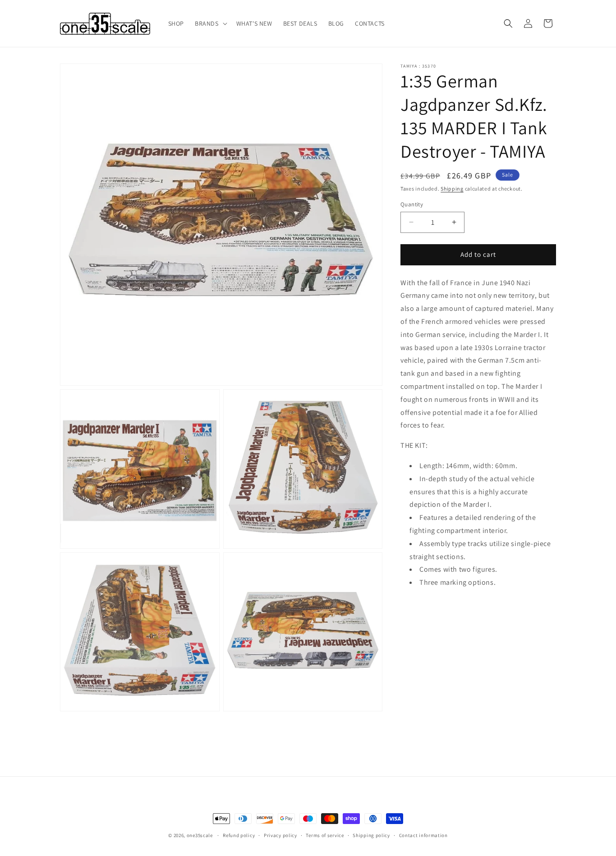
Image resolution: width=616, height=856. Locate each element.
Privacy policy (280, 835)
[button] (210, 23)
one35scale (200, 835)
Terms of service (325, 835)
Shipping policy (371, 835)
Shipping (452, 188)
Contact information (423, 835)
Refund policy (239, 835)
